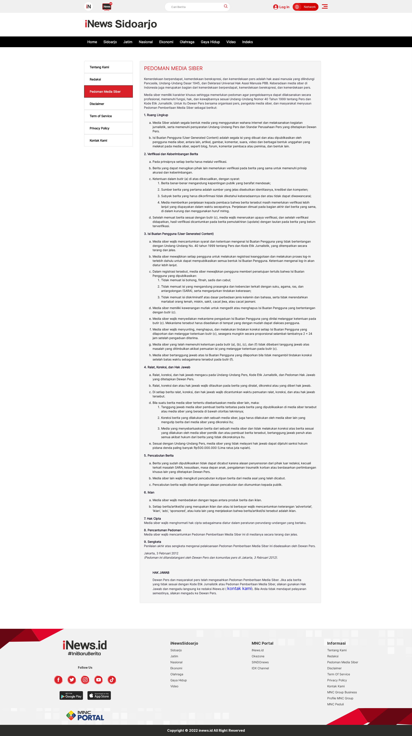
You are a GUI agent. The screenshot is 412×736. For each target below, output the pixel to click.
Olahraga (187, 42)
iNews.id (258, 650)
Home (92, 42)
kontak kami (239, 588)
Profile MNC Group (340, 698)
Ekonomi (166, 42)
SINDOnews (260, 662)
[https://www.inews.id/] (121, 24)
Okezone (258, 656)
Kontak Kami (98, 140)
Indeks (247, 42)
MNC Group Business (342, 692)
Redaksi (95, 79)
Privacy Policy (99, 128)
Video (231, 42)
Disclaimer (97, 104)
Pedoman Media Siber (105, 91)
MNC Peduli (335, 704)
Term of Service (101, 116)
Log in (284, 7)
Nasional (146, 42)
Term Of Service (338, 674)
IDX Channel (260, 668)
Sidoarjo (110, 42)
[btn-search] (226, 6)
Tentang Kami (99, 67)
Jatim (127, 42)
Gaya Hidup (210, 42)
